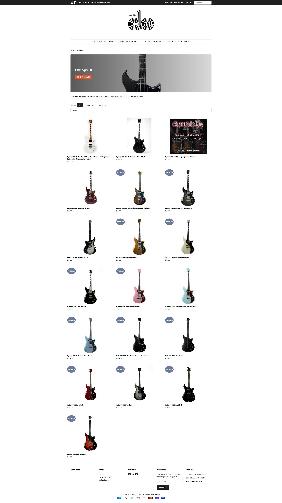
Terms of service (105, 477)
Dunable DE (140, 494)
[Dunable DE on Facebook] (129, 475)
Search (101, 474)
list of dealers (117, 96)
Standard (90, 105)
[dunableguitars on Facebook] (75, 3)
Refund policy (104, 480)
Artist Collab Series (102, 42)
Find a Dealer (83, 77)
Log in (167, 3)
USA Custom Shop (152, 42)
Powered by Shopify (152, 494)
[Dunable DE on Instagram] (133, 475)
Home (72, 50)
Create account (178, 3)
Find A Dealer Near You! (178, 42)
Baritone (102, 105)
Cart (190, 3)
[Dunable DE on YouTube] (136, 475)
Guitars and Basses (128, 42)
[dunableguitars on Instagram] (72, 3)
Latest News (75, 470)
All (80, 105)
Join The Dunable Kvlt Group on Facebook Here (94, 3)
